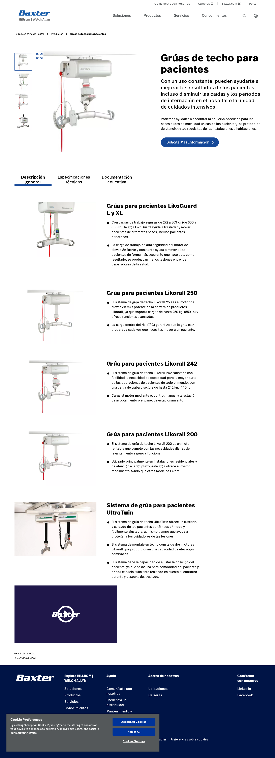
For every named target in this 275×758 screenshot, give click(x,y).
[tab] (244, 16)
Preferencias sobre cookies (189, 739)
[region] (82, 733)
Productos (57, 34)
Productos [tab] (152, 15)
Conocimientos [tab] (214, 15)
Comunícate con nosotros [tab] (172, 3)
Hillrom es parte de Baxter (29, 34)
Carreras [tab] (205, 3)
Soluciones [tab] (122, 15)
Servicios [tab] (181, 15)
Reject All (134, 731)
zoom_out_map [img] (39, 56)
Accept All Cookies (133, 722)
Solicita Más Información (187, 142)
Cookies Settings (134, 741)
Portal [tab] (253, 3)
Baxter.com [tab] (231, 3)
